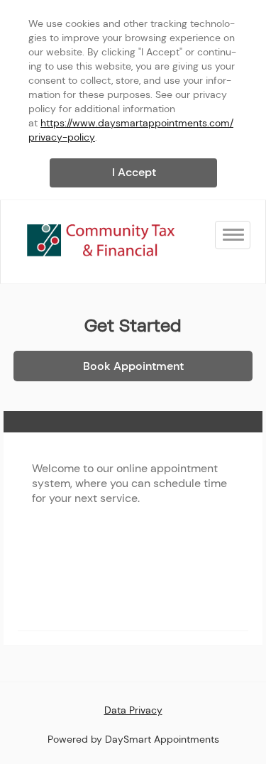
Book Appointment (133, 366)
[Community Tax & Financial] (100, 241)
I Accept (134, 172)
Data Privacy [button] (133, 710)
